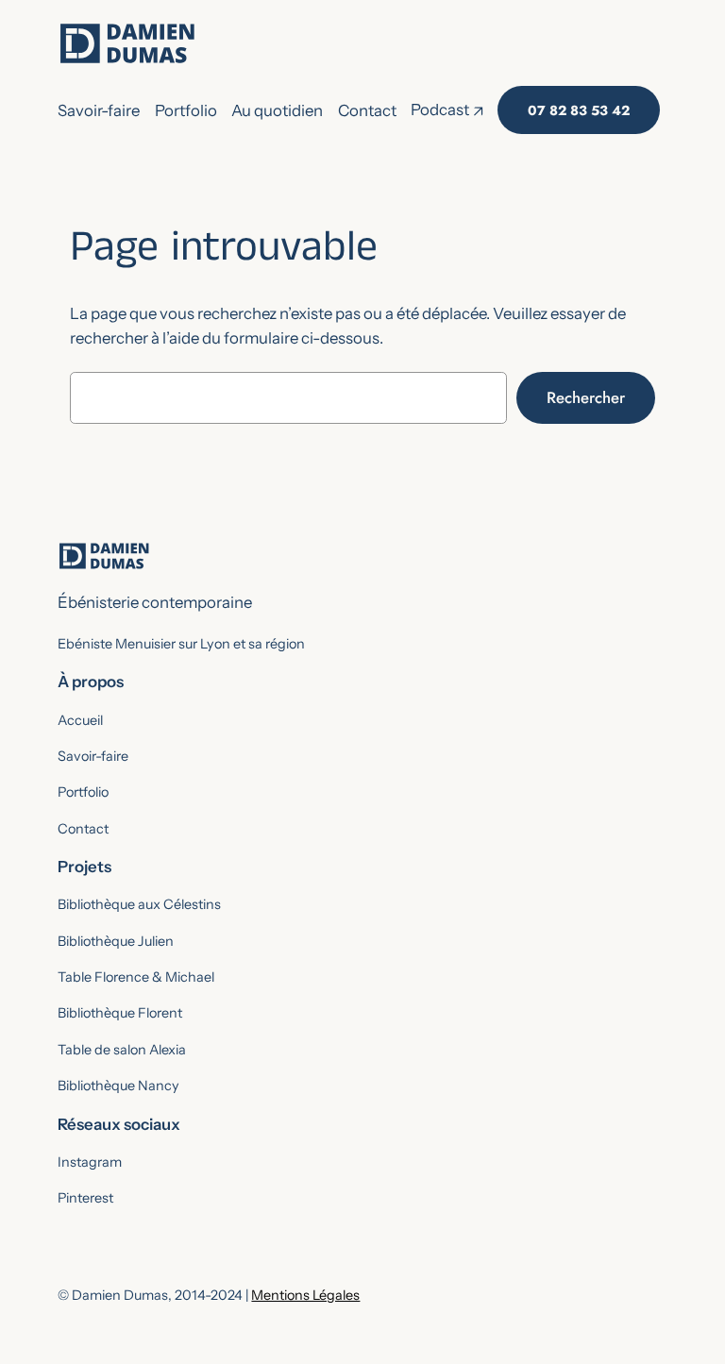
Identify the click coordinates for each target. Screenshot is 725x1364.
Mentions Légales (305, 1295)
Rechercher (586, 397)
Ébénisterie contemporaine (155, 602)
